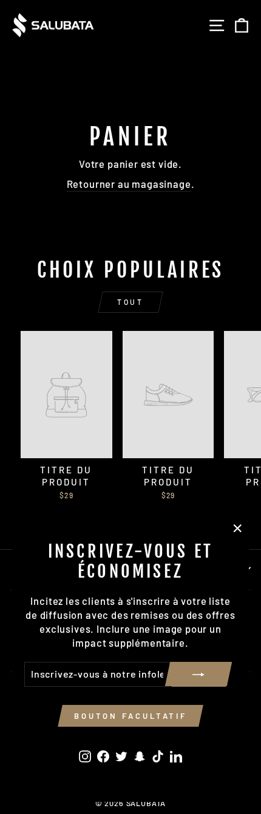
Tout (130, 302)
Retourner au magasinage (129, 184)
